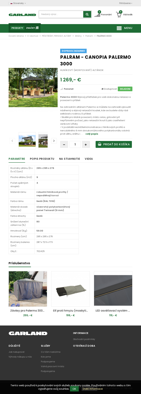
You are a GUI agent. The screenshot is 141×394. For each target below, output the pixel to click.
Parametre (17, 159)
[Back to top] (137, 388)
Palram (89, 35)
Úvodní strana (16, 35)
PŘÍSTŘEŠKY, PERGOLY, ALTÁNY (57, 35)
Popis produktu (42, 159)
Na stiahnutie (69, 159)
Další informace (93, 389)
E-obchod (33, 35)
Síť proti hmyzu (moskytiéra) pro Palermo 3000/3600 (71, 310)
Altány (78, 35)
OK (74, 389)
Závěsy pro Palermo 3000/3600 (28, 310)
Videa (89, 159)
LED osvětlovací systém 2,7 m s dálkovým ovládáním (114, 310)
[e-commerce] (22, 14)
